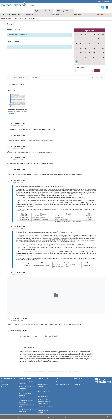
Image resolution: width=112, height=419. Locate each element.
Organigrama (4, 384)
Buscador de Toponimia (44, 11)
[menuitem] (99, 1)
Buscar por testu (80, 67)
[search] (92, 78)
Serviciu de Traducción (44, 389)
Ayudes (21, 390)
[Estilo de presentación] (101, 77)
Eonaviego (77, 382)
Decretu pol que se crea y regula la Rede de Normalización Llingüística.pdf (18, 109)
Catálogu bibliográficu (66, 11)
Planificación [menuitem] (43, 378)
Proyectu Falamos (43, 399)
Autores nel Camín (43, 396)
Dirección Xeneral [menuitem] (8, 378)
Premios (40, 394)
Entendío (106, 417)
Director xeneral (5, 382)
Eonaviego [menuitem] (78, 378)
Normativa (4, 387)
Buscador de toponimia (62, 384)
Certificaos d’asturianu (44, 391)
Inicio (21, 18)
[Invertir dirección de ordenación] (27, 77)
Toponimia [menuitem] (59, 378)
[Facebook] (106, 7)
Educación (40, 382)
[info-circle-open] (97, 77)
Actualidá (28, 18)
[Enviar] (78, 5)
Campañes (22, 398)
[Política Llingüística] (13, 4)
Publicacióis (77, 384)
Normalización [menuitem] (25, 378)
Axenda (16, 18)
